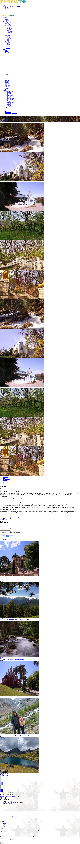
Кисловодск (9, 29)
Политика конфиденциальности (11, 113)
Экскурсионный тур (6, 479)
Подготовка (7, 110)
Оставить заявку (3, 534)
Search (12, 839)
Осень (6, 68)
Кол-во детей (2, 529)
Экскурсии (5, 825)
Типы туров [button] (5, 21)
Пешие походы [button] (7, 42)
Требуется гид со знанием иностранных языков (11, 532)
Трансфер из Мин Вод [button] (9, 99)
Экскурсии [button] (5, 59)
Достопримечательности (9, 108)
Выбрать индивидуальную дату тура (7, 526)
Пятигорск (9, 30)
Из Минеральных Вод (9, 65)
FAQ (6, 111)
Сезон (4, 826)
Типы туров (5, 823)
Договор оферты (8, 112)
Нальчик (6, 84)
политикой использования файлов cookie (71, 840)
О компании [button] (5, 17)
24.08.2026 (5, 5)
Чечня (8, 33)
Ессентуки (7, 81)
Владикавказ (7, 85)
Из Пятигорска (7, 63)
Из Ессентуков (7, 61)
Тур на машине (7, 48)
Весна (6, 70)
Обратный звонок (6, 8)
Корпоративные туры (9, 22)
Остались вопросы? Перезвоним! (6, 535)
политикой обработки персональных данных (8, 841)
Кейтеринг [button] (5, 72)
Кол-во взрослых (3, 527)
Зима (6, 69)
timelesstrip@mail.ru (8, 803)
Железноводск (9, 31)
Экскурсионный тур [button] (8, 25)
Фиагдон (6, 88)
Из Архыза (7, 60)
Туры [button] (4, 49)
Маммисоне (7, 87)
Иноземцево (7, 82)
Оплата (6, 109)
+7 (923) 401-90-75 (6, 7)
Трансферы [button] (5, 90)
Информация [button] (5, 107)
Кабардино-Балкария (9, 79)
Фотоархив (7, 20)
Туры (4, 824)
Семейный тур (7, 24)
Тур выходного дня (6, 481)
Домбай (8, 27)
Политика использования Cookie (11, 114)
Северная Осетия (10, 34)
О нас (6, 18)
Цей (5, 89)
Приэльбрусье (9, 28)
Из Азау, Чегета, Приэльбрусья (12, 94)
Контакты (6, 19)
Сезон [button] (4, 67)
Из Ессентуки (9, 97)
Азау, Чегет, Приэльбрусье (12, 102)
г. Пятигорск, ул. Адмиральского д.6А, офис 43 (11, 6)
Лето (6, 71)
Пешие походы (5, 480)
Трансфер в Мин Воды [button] (9, 91)
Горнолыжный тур (8, 47)
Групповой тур (7, 23)
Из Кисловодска (8, 62)
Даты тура (2, 524)
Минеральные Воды (8, 75)
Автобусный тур (8, 41)
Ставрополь (7, 83)
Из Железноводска (8, 64)
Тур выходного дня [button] (8, 35)
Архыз (8, 26)
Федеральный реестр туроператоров (7, 796)
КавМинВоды (9, 32)
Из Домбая (7, 66)
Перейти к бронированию (5, 519)
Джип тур (6, 46)
